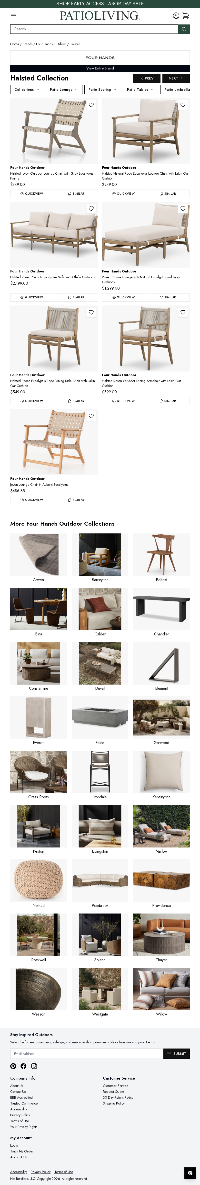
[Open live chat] (190, 1173)
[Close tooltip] (192, 1158)
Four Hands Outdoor (51, 44)
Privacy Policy (20, 1115)
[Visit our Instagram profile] (34, 1066)
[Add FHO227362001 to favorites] (183, 312)
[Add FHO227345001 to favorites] (91, 312)
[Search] (184, 29)
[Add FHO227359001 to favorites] (91, 416)
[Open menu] (13, 15)
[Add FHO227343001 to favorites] (183, 209)
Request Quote (113, 1091)
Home (14, 44)
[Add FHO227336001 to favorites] (91, 209)
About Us (16, 1085)
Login (14, 1145)
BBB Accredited (21, 1097)
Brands (27, 44)
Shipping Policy (114, 1103)
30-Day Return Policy (118, 1097)
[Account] (176, 16)
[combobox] (94, 29)
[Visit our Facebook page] (23, 1066)
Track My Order (21, 1151)
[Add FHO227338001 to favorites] (183, 105)
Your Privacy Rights (23, 1126)
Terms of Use (19, 1120)
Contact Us (18, 1091)
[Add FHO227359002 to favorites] (91, 105)
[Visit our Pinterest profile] (13, 1066)
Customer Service (115, 1085)
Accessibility (18, 1109)
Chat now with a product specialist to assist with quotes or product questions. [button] (156, 1160)
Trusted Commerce (24, 1103)
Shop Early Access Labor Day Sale (100, 3)
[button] (186, 16)
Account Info (19, 1157)
